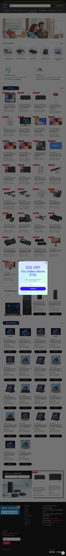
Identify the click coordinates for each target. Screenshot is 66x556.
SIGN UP (33, 289)
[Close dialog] (46, 263)
